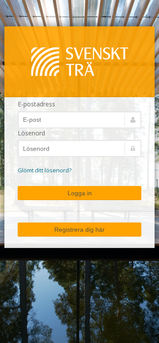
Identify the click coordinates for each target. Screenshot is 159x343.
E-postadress (36, 104)
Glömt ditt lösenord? (45, 170)
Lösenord (31, 133)
